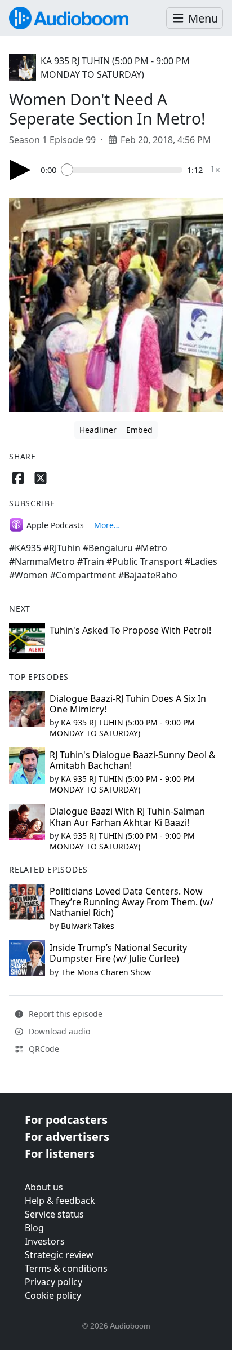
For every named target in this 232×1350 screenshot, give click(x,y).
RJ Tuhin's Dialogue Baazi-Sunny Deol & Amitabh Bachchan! (133, 760)
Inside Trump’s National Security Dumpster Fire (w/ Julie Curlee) (118, 952)
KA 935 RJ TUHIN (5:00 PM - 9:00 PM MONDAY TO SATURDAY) (122, 727)
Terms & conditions (66, 1268)
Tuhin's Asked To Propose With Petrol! (130, 630)
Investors (45, 1241)
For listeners (60, 1153)
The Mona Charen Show (106, 972)
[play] (20, 170)
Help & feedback (60, 1200)
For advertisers (67, 1136)
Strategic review (59, 1255)
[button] (194, 18)
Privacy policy (53, 1282)
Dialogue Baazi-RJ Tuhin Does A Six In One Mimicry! (128, 703)
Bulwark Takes (87, 925)
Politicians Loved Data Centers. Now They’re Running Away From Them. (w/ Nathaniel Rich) (131, 902)
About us (44, 1187)
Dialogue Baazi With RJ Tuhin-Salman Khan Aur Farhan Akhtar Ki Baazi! (127, 816)
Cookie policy (53, 1295)
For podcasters (66, 1119)
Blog (34, 1227)
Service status (54, 1214)
